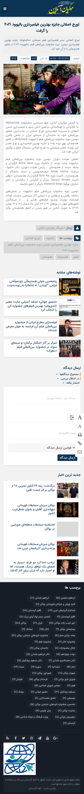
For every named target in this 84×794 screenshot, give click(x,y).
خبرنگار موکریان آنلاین (51, 228)
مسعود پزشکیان (64, 692)
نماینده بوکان (66, 711)
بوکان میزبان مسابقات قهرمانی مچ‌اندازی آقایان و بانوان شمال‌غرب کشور (33, 509)
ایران (37, 623)
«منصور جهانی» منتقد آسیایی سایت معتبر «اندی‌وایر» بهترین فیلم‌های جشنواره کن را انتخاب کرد (31, 305)
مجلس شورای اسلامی (47, 686)
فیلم (76, 257)
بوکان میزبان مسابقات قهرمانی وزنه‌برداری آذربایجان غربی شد (36, 546)
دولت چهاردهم (65, 654)
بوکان (20, 623)
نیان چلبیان (43, 711)
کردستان (69, 723)
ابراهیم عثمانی (39, 598)
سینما (19, 667)
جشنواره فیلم (43, 642)
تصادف (27, 629)
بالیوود (50, 238)
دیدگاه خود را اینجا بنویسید (60, 398)
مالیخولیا (63, 257)
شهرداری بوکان (41, 673)
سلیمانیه (54, 667)
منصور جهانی (39, 692)
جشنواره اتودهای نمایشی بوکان (30, 635)
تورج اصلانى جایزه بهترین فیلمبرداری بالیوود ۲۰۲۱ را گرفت (42, 27)
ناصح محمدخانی (45, 698)
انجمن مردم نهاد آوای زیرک (35, 617)
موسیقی (69, 698)
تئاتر (44, 629)
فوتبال (17, 679)
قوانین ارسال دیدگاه (59, 447)
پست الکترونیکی (66, 433)
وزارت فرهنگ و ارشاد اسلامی (32, 717)
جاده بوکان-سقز (65, 635)
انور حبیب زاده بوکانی (62, 623)
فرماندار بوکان (38, 679)
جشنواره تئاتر (66, 642)
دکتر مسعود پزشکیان (29, 660)
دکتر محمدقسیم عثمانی (62, 660)
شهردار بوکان (66, 673)
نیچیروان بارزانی (65, 717)
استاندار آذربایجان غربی (61, 610)
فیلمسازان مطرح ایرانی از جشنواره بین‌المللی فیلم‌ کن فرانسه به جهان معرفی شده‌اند (31, 326)
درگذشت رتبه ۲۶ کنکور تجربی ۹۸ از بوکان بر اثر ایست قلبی (33, 487)
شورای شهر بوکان (64, 679)
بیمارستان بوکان (65, 629)
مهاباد (19, 692)
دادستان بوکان (39, 648)
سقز (71, 667)
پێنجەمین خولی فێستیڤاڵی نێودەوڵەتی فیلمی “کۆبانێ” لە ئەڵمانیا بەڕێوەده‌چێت (32, 283)
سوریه (36, 667)
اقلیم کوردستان (66, 617)
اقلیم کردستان (32, 610)
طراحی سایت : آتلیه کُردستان (42, 788)
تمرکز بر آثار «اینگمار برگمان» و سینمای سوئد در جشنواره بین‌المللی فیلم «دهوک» (34, 346)
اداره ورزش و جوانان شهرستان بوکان (55, 604)
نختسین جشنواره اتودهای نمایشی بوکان (52, 704)
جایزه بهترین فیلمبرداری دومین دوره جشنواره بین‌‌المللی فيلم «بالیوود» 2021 (43, 247)
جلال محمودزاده (65, 648)
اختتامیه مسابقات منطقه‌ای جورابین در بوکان (33, 526)
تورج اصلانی (33, 238)
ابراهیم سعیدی (65, 598)
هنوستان (47, 257)
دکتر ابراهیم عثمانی (38, 654)
